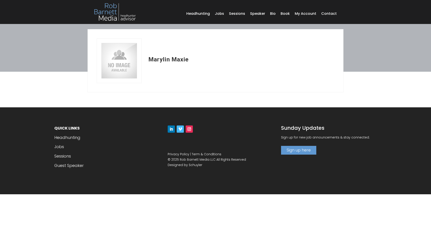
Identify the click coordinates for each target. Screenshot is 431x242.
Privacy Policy (178, 154)
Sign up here (299, 150)
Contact (329, 14)
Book (285, 14)
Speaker (257, 14)
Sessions (237, 14)
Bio (273, 14)
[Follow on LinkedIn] (171, 129)
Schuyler (195, 165)
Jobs (219, 14)
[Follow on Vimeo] (180, 129)
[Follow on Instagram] (189, 129)
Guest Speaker (69, 165)
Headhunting (198, 14)
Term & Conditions (206, 154)
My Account (305, 14)
